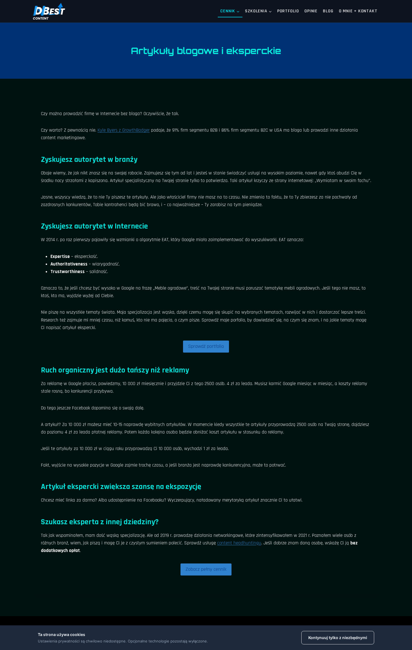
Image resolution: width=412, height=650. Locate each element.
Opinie (311, 11)
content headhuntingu (239, 543)
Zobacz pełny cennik (206, 569)
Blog (328, 11)
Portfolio (288, 11)
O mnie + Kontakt (358, 11)
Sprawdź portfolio (206, 346)
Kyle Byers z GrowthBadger (124, 130)
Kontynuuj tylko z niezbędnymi (337, 637)
